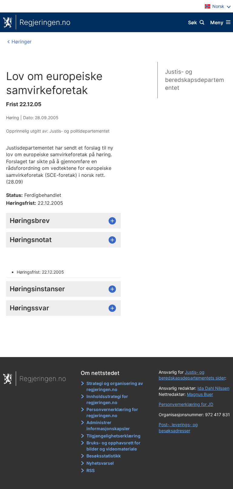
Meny (216, 22)
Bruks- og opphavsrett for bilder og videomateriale (113, 445)
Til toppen (113, 348)
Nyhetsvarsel (100, 463)
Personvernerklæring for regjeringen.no (112, 412)
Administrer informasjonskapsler (108, 425)
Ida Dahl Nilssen (213, 388)
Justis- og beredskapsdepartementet (194, 79)
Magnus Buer (200, 394)
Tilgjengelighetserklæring (113, 435)
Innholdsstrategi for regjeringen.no (107, 399)
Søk (192, 22)
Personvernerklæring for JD (186, 404)
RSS (90, 470)
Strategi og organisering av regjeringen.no (114, 386)
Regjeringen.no (44, 22)
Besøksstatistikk (103, 455)
